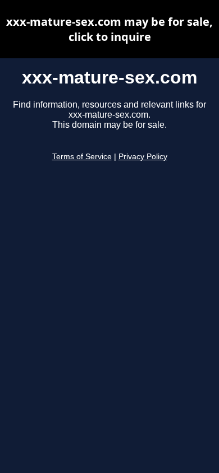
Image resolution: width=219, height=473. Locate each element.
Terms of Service (82, 156)
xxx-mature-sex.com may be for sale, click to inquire (109, 29)
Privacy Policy (142, 156)
